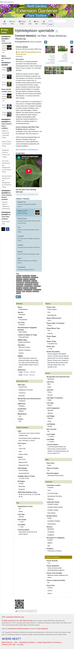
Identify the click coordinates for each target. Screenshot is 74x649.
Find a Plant (12, 23)
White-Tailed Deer (6, 223)
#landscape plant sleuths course (31, 282)
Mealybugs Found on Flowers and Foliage (6, 153)
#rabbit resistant (20, 284)
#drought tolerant (26, 275)
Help (30, 24)
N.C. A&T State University (25, 620)
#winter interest (33, 287)
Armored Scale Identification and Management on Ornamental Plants (6, 181)
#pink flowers (19, 279)
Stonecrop (20, 38)
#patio (23, 291)
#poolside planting (37, 289)
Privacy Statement (42, 629)
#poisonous (33, 275)
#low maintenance (28, 284)
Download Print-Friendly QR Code (26, 611)
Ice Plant (41, 35)
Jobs (15, 642)
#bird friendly (32, 279)
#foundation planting (28, 289)
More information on (27, 150)
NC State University (8, 620)
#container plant (20, 286)
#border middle (19, 289)
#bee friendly (19, 287)
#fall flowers (25, 279)
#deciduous (19, 275)
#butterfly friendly (26, 280)
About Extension (7, 642)
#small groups (36, 291)
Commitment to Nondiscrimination (18, 629)
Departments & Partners (27, 642)
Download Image (50, 63)
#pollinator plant (34, 277)
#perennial (19, 291)
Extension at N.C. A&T (8, 644)
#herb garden (28, 291)
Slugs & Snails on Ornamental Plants (6, 144)
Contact (43, 24)
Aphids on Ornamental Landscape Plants (5, 134)
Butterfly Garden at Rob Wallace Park (27, 194)
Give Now (37, 23)
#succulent (19, 277)
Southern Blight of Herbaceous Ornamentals (6, 205)
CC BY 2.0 (52, 61)
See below (19, 56)
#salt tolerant (25, 287)
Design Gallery (22, 23)
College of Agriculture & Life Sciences (49, 642)
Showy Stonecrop (57, 35)
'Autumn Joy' (22, 212)
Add (19, 297)
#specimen (35, 284)
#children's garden (26, 277)
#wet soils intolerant (28, 286)
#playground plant (20, 282)
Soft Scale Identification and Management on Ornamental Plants (6, 166)
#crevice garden (37, 286)
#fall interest (34, 280)
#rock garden (19, 280)
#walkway (18, 293)
